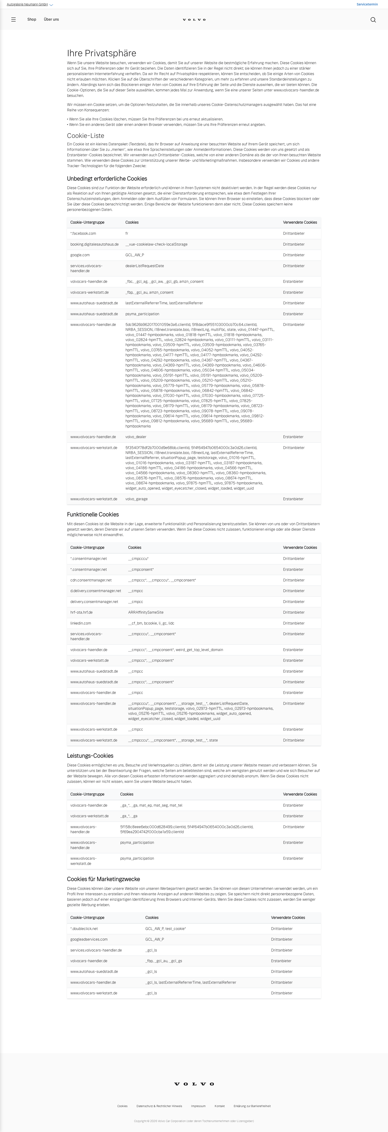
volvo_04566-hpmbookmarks (150, 473)
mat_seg (161, 805)
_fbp (129, 292)
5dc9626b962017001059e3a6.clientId (157, 324)
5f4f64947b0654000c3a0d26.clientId (223, 447)
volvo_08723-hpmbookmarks (165, 411)
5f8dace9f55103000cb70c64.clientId (224, 324)
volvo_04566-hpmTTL (233, 468)
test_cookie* (175, 928)
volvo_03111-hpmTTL (232, 339)
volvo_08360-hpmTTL (195, 473)
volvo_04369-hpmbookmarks (216, 365)
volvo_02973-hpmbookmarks (248, 708)
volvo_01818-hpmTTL (193, 334)
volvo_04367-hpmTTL (209, 360)
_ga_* (125, 805)
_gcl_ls (151, 950)
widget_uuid (244, 488)
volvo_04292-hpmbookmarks (165, 360)
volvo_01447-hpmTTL (256, 329)
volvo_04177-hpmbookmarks (214, 355)
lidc (171, 623)
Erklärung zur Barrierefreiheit (252, 1106)
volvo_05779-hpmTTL (171, 385)
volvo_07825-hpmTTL (209, 400)
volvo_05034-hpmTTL (210, 370)
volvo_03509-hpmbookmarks (216, 344)
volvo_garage (136, 499)
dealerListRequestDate (144, 265)
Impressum (198, 1106)
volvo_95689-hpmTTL (209, 421)
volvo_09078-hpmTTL (209, 411)
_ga (134, 805)
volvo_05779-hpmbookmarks (215, 385)
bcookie (150, 623)
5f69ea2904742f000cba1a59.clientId (152, 831)
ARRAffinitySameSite (146, 612)
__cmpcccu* (138, 558)
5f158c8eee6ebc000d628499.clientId (153, 827)
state (231, 329)
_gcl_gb (171, 281)
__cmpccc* (137, 580)
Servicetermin (367, 4)
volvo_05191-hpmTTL (170, 375)
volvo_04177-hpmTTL (170, 355)
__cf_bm (135, 623)
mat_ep (145, 805)
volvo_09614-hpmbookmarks (215, 416)
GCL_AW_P (134, 255)
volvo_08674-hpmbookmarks (149, 483)
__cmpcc (135, 590)
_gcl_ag (141, 281)
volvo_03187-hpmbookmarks (237, 463)
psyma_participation (142, 314)
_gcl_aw (156, 281)
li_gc (163, 623)
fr (126, 233)
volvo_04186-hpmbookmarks (188, 468)
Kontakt (220, 1106)
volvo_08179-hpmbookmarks (215, 405)
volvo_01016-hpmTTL (237, 457)
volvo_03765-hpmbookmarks (165, 350)
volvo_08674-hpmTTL (233, 478)
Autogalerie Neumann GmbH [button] (27, 4)
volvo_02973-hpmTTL (204, 708)
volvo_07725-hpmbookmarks (165, 400)
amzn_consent (191, 281)
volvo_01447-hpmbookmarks (149, 334)
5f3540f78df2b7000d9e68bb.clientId (157, 447)
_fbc (129, 281)
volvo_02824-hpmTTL (143, 339)
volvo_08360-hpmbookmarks (240, 473)
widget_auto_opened (142, 488)
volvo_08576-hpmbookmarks (188, 478)
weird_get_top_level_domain (199, 649)
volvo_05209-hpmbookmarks (165, 380)
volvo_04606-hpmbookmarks (165, 370)
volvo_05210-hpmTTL (210, 380)
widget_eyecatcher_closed (184, 488)
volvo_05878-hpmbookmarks (165, 390)
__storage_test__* (192, 703)
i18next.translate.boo (171, 329)
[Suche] (373, 19)
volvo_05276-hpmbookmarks (190, 713)
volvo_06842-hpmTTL (210, 390)
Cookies (122, 1106)
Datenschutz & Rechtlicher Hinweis (159, 1106)
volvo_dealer (135, 436)
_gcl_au (141, 292)
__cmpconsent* (141, 569)
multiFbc (218, 329)
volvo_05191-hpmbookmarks (214, 375)
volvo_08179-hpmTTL (171, 405)
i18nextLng (200, 329)
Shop (31, 19)
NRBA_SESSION (139, 329)
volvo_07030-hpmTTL (171, 395)
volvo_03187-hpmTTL (193, 463)
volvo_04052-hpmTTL (209, 350)
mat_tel (176, 805)
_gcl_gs (175, 961)
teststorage (207, 457)
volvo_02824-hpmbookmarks (188, 339)
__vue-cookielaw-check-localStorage (156, 244)
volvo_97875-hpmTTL (194, 483)
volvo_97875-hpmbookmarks (238, 483)
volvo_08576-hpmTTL (143, 478)
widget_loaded (220, 488)
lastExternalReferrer (186, 303)
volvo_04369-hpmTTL (171, 365)
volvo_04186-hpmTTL (143, 468)
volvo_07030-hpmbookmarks (215, 395)
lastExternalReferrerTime (146, 303)
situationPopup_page (178, 457)
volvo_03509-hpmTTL (171, 344)
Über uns (51, 19)
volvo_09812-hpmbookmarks (165, 421)
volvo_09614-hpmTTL (171, 416)
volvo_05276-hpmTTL (146, 713)
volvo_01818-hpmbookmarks (237, 334)
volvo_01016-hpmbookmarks (149, 463)
